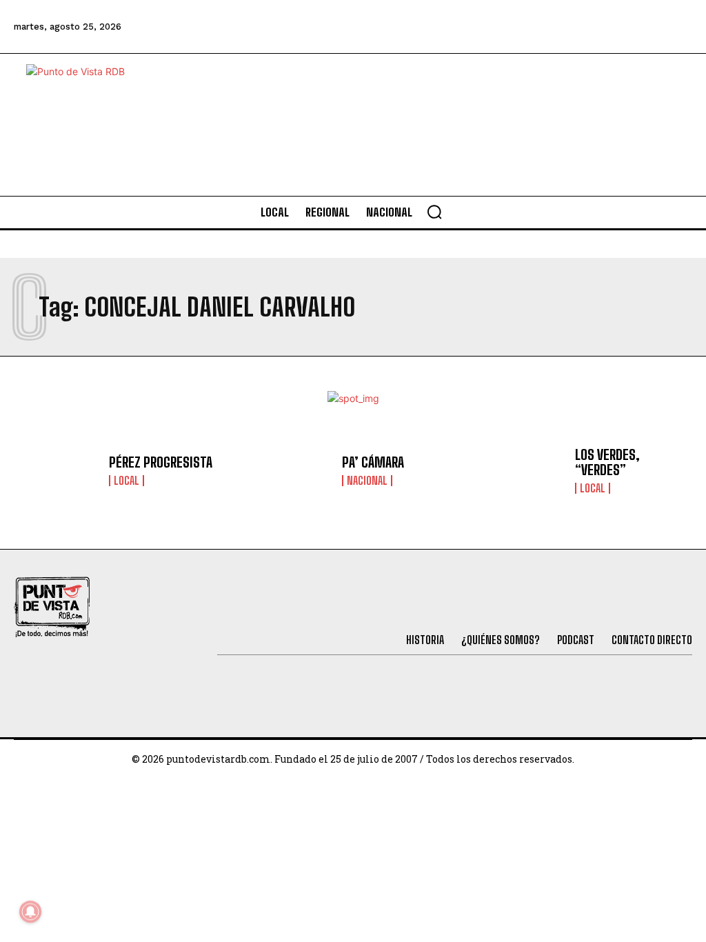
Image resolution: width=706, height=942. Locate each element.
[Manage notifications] (30, 912)
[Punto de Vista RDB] (88, 125)
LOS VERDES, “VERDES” (607, 462)
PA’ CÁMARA (373, 462)
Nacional (367, 480)
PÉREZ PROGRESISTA (160, 462)
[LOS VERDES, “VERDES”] (522, 471)
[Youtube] (640, 27)
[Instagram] (602, 27)
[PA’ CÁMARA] (289, 471)
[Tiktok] (564, 27)
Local (126, 480)
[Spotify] (677, 27)
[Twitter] (527, 27)
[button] (434, 211)
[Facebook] (490, 27)
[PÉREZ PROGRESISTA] (56, 471)
